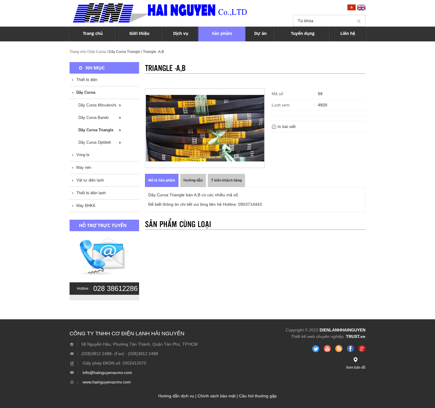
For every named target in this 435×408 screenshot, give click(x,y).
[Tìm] (359, 21)
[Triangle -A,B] (205, 128)
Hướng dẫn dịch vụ (176, 396)
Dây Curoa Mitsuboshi (97, 105)
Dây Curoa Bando (93, 117)
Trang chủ (78, 52)
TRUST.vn (355, 336)
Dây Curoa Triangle (95, 130)
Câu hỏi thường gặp (258, 396)
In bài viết (287, 126)
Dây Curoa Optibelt (94, 142)
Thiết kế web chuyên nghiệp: (318, 336)
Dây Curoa (97, 52)
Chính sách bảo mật (217, 396)
